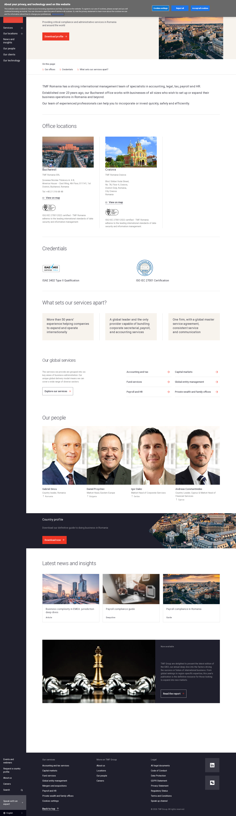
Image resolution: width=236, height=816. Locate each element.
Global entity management (54, 780)
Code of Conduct (159, 770)
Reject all (180, 8)
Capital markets (49, 770)
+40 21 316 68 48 (54, 191)
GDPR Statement (159, 780)
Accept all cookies (200, 8)
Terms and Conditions (161, 796)
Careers (100, 780)
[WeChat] (212, 783)
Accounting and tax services (55, 765)
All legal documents (160, 765)
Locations (101, 770)
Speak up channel (159, 801)
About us (101, 765)
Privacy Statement (159, 786)
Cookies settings (50, 801)
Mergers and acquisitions (54, 786)
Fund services (49, 775)
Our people (102, 775)
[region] (118, 8)
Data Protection (158, 775)
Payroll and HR (49, 791)
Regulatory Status (159, 791)
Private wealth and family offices (57, 796)
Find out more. (58, 14)
